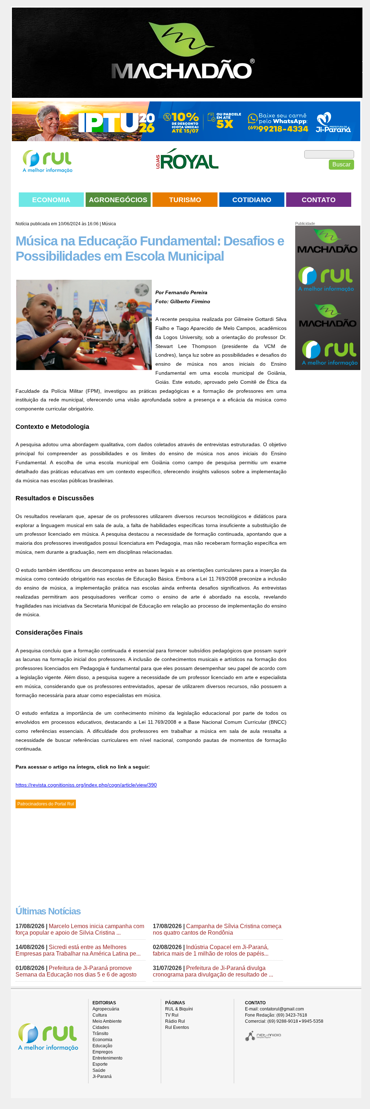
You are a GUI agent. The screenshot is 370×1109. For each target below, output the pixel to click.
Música (109, 223)
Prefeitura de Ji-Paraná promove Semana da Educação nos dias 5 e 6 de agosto (76, 971)
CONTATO (319, 200)
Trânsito (100, 1033)
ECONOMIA (51, 200)
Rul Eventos (177, 1027)
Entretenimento (107, 1058)
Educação (102, 1045)
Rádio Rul (175, 1021)
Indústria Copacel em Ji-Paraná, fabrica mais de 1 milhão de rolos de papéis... (210, 950)
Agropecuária (105, 1009)
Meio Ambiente (107, 1021)
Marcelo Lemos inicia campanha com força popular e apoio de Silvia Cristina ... (80, 929)
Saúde (99, 1070)
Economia (102, 1039)
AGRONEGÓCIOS (118, 200)
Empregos (102, 1051)
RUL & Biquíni (179, 1009)
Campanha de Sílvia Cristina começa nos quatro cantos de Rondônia (217, 929)
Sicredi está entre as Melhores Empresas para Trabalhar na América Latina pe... (78, 950)
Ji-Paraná (102, 1076)
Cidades (100, 1027)
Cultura (99, 1015)
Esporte (100, 1064)
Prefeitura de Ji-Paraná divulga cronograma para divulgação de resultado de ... (213, 971)
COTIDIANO (251, 200)
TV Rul (171, 1015)
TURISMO (185, 200)
